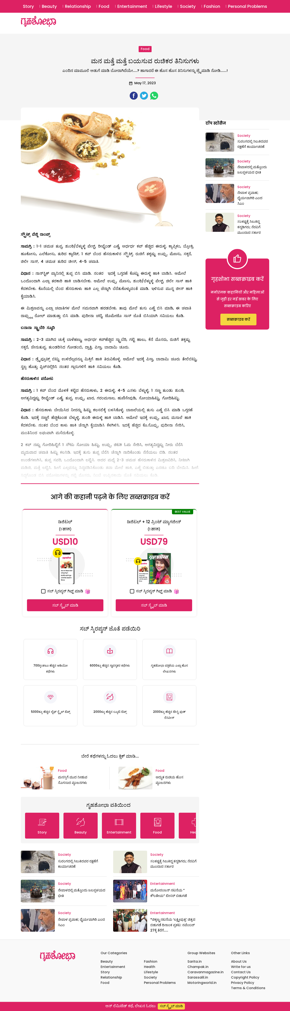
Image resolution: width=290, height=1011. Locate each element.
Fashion (212, 6)
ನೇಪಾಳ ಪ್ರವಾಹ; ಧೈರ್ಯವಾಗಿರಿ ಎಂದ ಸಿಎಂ (249, 198)
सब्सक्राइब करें (238, 319)
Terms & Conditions (248, 988)
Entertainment (132, 6)
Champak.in (197, 966)
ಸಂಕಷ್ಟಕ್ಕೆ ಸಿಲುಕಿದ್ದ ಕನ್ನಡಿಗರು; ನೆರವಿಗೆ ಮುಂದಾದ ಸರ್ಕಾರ (249, 227)
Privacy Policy (242, 982)
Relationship (78, 6)
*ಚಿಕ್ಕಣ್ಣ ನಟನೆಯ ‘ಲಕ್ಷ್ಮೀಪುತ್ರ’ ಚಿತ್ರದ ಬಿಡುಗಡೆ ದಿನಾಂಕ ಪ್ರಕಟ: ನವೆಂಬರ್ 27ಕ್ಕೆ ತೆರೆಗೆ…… (172, 925)
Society (188, 6)
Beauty (49, 6)
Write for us (241, 966)
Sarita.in (194, 961)
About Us (239, 961)
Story (28, 6)
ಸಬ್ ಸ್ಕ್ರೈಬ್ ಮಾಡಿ (65, 605)
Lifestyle (163, 6)
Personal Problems (247, 6)
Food (104, 6)
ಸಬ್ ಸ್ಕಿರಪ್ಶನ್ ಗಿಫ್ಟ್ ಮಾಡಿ (64, 591)
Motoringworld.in (202, 982)
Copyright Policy (245, 977)
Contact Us (241, 972)
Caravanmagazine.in (205, 972)
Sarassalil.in (197, 977)
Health (149, 966)
